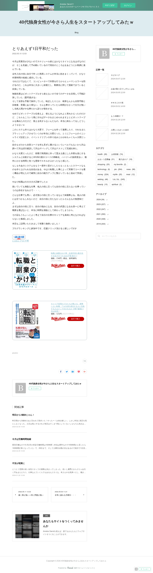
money (103, 174)
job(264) (15, 353)
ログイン (128, 5)
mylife (117, 174)
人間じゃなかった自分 (120, 129)
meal (130, 174)
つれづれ (118, 179)
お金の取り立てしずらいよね (122, 88)
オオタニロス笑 (117, 102)
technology (104, 169)
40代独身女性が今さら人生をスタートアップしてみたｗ (76, 22)
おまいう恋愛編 (106, 159)
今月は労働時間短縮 (21, 438)
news (130, 169)
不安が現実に (18, 463)
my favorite (120, 164)
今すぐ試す (110, 5)
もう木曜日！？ (117, 116)
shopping (104, 164)
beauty (103, 184)
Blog (76, 32)
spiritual (117, 184)
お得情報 (117, 154)
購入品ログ (125, 159)
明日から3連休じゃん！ (23, 414)
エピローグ (115, 75)
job (118, 169)
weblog (103, 179)
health (102, 154)
